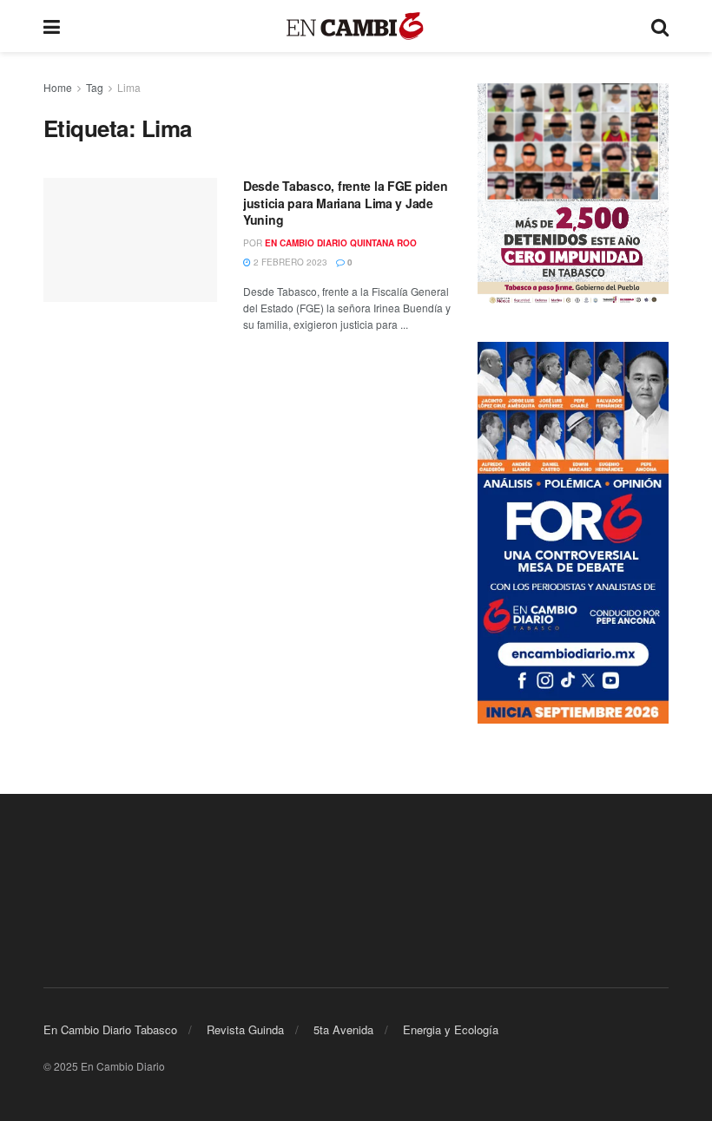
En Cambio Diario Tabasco (110, 1029)
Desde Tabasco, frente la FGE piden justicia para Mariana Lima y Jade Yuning (345, 202)
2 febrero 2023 (289, 262)
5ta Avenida (343, 1029)
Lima (129, 87)
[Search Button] (660, 26)
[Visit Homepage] (356, 26)
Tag (94, 87)
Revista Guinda (245, 1029)
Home (57, 87)
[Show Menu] (51, 26)
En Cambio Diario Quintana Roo (341, 243)
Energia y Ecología (450, 1029)
